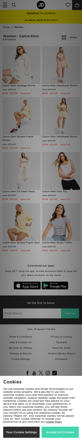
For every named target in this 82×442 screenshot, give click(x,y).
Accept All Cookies (60, 432)
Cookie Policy (54, 421)
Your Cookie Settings (21, 432)
